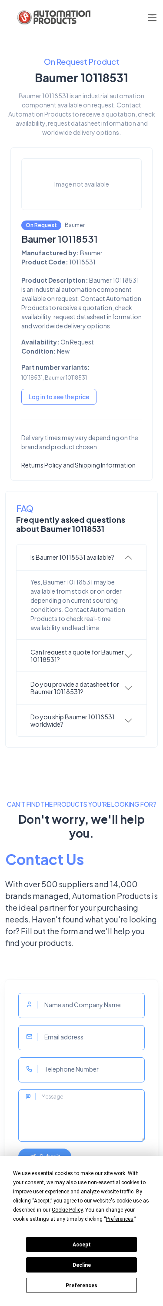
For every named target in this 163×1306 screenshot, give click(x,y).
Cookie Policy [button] (67, 1210)
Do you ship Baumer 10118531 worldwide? (72, 720)
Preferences (81, 1286)
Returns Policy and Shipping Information (78, 465)
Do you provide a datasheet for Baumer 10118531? (74, 687)
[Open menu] (152, 17)
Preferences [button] (119, 1219)
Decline (82, 1265)
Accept (82, 1245)
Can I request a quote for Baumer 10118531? (77, 655)
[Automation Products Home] (53, 17)
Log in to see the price (59, 397)
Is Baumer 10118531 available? (72, 557)
